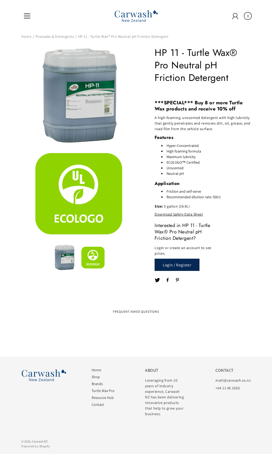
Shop (96, 376)
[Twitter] (158, 280)
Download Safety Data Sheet (179, 214)
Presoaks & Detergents (55, 36)
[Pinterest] (178, 280)
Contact (98, 404)
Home (26, 36)
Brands (97, 383)
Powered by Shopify (35, 446)
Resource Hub (103, 397)
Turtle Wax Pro (103, 390)
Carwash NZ (40, 441)
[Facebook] (168, 280)
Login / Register (177, 264)
